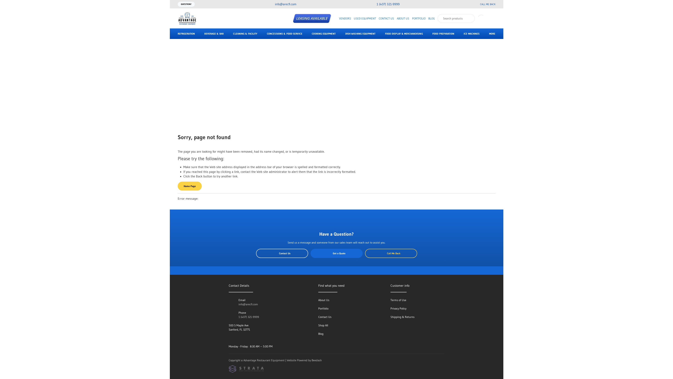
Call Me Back (487, 4)
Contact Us (386, 18)
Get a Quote (339, 253)
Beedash (317, 360)
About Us (403, 18)
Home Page (190, 186)
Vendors (345, 18)
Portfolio (419, 18)
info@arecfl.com (248, 304)
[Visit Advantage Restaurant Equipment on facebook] (230, 338)
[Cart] (491, 18)
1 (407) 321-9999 (249, 317)
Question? (186, 4)
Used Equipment (365, 18)
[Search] (470, 18)
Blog (431, 18)
